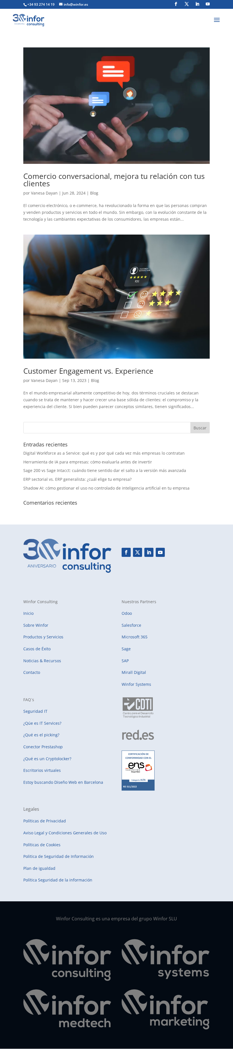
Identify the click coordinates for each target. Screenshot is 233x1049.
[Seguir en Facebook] (126, 552)
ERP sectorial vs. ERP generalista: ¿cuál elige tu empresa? (77, 479)
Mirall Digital (134, 672)
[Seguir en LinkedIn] (148, 552)
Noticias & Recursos (42, 660)
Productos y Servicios (43, 637)
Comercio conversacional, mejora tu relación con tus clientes (114, 180)
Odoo (127, 613)
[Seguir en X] (137, 552)
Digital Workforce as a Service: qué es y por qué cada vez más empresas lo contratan (104, 453)
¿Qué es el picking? (41, 734)
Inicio (28, 613)
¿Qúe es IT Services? (42, 723)
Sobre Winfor (35, 625)
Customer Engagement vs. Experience (88, 371)
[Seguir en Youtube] (160, 552)
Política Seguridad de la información (57, 880)
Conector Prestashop (43, 746)
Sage (126, 648)
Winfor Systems (136, 684)
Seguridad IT (35, 711)
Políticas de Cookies (42, 844)
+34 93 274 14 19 (41, 4)
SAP (125, 660)
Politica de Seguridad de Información (58, 856)
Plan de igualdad (39, 868)
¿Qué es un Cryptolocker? (47, 758)
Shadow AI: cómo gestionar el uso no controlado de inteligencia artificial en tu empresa (106, 488)
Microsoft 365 (134, 637)
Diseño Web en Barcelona (78, 782)
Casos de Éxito (37, 648)
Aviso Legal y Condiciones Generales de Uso (65, 832)
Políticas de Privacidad (44, 821)
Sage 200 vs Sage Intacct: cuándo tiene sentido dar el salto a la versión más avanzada (104, 470)
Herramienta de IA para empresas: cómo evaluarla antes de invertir (87, 462)
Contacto (31, 672)
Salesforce (131, 625)
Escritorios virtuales (42, 770)
